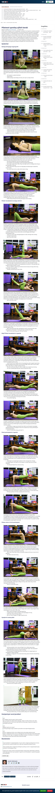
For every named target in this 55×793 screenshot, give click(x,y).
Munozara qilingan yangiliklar (16, 6)
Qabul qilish (43, 790)
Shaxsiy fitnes (12, 776)
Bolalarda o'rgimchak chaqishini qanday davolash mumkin (14, 11)
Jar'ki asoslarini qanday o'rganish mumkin (11, 16)
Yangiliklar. (44, 26)
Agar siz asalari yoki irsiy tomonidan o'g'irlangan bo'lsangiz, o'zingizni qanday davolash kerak (21, 10)
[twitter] (16, 763)
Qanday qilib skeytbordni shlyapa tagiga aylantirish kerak (14, 9)
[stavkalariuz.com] (5, 2)
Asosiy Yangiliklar (5, 6)
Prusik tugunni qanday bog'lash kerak (11, 12)
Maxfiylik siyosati (26, 785)
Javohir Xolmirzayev (12, 29)
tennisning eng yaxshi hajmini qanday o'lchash (12, 15)
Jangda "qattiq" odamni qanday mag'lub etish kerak (48, 63)
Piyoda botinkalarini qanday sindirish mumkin (48, 44)
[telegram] (11, 763)
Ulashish (4, 755)
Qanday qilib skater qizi (47, 80)
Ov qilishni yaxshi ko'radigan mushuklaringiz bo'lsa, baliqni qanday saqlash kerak (19, 19)
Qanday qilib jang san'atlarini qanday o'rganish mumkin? (14, 18)
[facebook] (9, 763)
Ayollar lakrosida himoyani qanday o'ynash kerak (13, 14)
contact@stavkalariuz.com (7, 786)
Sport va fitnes (7, 776)
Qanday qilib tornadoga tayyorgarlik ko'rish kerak (13, 13)
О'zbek (50, 1)
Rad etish (50, 790)
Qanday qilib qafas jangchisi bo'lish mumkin (47, 56)
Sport (43, 1)
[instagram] (14, 763)
